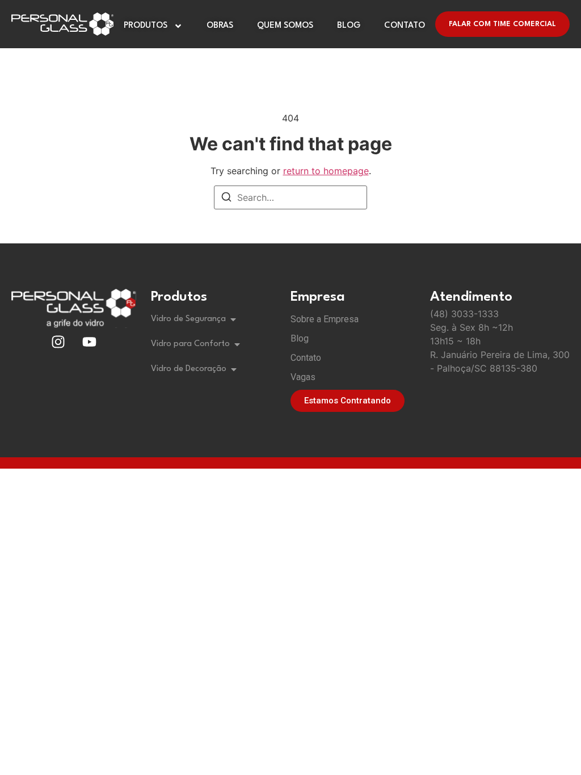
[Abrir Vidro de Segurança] (233, 319)
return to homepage (326, 170)
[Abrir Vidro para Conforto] (237, 344)
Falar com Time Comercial (502, 24)
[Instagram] (58, 342)
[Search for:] (290, 197)
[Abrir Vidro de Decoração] (233, 369)
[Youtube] (89, 342)
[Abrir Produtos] (178, 26)
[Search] (226, 198)
